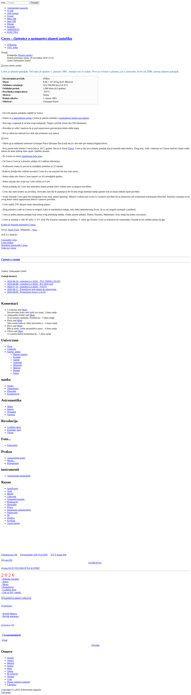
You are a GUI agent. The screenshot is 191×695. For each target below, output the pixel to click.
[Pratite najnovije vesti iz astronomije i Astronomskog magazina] (95, 645)
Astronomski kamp (16, 458)
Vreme (10, 432)
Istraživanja (12, 488)
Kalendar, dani (14, 430)
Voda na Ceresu (8, 248)
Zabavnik (11, 496)
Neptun (10, 676)
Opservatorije (13, 523)
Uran (9, 679)
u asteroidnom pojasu (22, 118)
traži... (4, 2)
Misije (10, 406)
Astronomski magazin (17, 8)
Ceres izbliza (7, 242)
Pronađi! (34, 3)
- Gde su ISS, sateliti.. (11, 592)
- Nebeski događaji (10, 579)
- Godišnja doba (8, 590)
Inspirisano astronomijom (19, 510)
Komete (17, 357)
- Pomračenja (7, 587)
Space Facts (13, 229)
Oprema (11, 414)
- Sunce (4, 581)
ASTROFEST (95, 563)
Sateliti (16, 360)
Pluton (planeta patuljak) (18, 682)
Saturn (10, 671)
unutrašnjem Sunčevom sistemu (74, 118)
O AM (10, 10)
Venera (10, 660)
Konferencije (13, 394)
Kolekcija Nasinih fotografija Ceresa (18, 224)
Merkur (10, 663)
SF (8, 515)
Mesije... (11, 460)
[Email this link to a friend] (12, 47)
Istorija (10, 409)
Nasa (34, 229)
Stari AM (11, 21)
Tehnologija (12, 388)
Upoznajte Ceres (9, 240)
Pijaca (10, 507)
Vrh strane (6, 692)
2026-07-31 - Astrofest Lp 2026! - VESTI (27, 286)
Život (9, 346)
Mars (9, 668)
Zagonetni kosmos (15, 499)
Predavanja (12, 512)
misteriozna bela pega (32, 156)
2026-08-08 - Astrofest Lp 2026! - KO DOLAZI (30, 284)
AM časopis (13, 13)
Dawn (71, 148)
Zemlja (10, 658)
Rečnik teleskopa (11, 616)
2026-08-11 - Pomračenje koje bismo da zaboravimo (31, 289)
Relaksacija (12, 502)
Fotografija (12, 445)
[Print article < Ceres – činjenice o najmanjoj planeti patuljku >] (12, 44)
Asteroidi (17, 362)
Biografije (12, 504)
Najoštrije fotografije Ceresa (14, 245)
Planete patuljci (25, 55)
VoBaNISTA (13, 29)
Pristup (10, 24)
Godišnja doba (14, 427)
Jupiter (10, 666)
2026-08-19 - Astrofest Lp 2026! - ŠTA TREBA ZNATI (33, 281)
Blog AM (11, 18)
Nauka (10, 386)
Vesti (9, 491)
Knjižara (11, 520)
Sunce (16, 373)
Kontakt (11, 26)
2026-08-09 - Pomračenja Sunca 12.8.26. (26, 292)
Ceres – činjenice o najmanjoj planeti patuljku (36, 38)
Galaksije (11, 349)
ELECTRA (12, 32)
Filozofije (11, 391)
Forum (10, 16)
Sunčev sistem (14, 351)
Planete (16, 370)
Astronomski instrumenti (18, 476)
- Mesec (5, 584)
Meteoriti (17, 365)
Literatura (11, 684)
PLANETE (12, 674)
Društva (11, 518)
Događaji (11, 412)
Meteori (16, 368)
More (24, 309)
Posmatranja (13, 463)
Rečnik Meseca (10, 613)
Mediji (10, 494)
